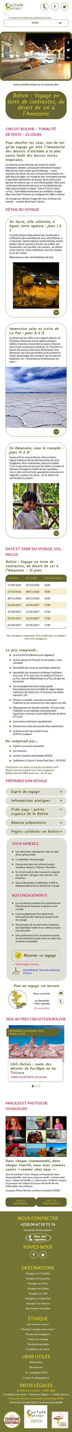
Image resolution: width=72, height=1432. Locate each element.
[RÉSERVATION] (35, 955)
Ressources (36, 1367)
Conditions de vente (38, 1349)
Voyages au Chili (37, 1293)
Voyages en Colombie (37, 1273)
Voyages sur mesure (38, 1303)
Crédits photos (60, 1394)
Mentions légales (39, 1394)
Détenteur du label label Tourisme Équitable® (36, 1402)
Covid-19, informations (36, 1377)
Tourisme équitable (38, 1344)
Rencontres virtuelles (37, 1308)
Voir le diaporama (20, 1202)
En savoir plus (42, 1008)
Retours (31, 578)
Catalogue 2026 (38, 1372)
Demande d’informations (38, 1230)
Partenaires (36, 1362)
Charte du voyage (38, 1339)
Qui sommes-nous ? (38, 1324)
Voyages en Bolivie (38, 1288)
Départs (13, 578)
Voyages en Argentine (38, 1298)
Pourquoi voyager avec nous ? (38, 1329)
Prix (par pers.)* (54, 578)
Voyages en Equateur (37, 1278)
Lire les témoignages (51, 1202)
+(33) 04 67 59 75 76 (37, 1224)
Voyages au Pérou (38, 1283)
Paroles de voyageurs (37, 1334)
